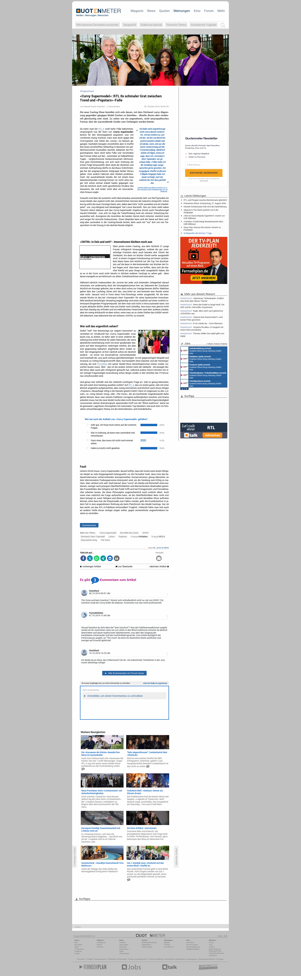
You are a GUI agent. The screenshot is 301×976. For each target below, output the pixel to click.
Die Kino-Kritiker (192, 945)
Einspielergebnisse (193, 947)
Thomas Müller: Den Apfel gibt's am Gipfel (202, 334)
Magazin (137, 10)
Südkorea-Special (151, 25)
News (151, 10)
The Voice (105, 540)
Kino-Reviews (169, 947)
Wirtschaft (123, 947)
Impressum (213, 955)
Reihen (99, 945)
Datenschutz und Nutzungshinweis (215, 950)
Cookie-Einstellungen (216, 953)
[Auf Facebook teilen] (83, 558)
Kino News (81, 959)
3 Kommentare (113, 106)
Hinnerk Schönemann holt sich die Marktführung (205, 206)
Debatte (166, 942)
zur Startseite (125, 566)
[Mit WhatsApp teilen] (96, 558)
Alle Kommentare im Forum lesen (124, 673)
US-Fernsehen (124, 953)
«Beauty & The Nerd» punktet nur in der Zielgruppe (201, 211)
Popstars (123, 536)
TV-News (122, 942)
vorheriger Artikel (91, 566)
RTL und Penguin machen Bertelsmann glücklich (205, 200)
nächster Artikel (158, 566)
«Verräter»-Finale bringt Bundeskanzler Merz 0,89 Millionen (203, 222)
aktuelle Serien (180, 959)
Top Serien (219, 959)
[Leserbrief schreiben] (159, 558)
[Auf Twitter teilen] (90, 558)
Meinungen (182, 10)
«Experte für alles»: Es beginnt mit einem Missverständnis (201, 328)
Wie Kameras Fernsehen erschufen (98, 25)
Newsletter (78, 945)
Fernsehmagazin (100, 959)
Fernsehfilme (169, 959)
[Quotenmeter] (98, 12)
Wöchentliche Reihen (149, 942)
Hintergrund (101, 942)
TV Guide (151, 959)
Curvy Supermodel (108, 532)
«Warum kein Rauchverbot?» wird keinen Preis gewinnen (201, 318)
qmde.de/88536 (163, 547)
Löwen (112, 536)
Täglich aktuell (147, 947)
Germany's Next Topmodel (93, 536)
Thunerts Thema (176, 25)
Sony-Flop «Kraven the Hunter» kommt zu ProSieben (202, 228)
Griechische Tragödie (203, 25)
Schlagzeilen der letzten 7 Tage (198, 233)
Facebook (78, 951)
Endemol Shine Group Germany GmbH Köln (205, 351)
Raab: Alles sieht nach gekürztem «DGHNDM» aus (201, 312)
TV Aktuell (89, 959)
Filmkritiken (112, 959)
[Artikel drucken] (116, 558)
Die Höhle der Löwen (129, 532)
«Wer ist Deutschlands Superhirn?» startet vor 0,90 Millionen (204, 217)
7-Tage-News (79, 949)
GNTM (145, 532)
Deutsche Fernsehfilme (207, 959)
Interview (100, 947)
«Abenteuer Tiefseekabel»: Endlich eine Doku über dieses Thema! (202, 299)
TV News (131, 959)
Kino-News (190, 942)
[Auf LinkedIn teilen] (110, 558)
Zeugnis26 (129, 25)
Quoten (164, 10)
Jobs (210, 945)
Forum (209, 10)
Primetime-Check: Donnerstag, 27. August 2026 (205, 203)
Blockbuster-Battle (192, 949)
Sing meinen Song (89, 540)
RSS (75, 942)
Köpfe (121, 951)
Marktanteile (146, 945)
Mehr (221, 10)
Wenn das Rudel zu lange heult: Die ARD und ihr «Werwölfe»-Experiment (202, 305)
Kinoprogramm (192, 959)
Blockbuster (160, 959)
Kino (197, 10)
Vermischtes (123, 945)
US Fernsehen (122, 959)
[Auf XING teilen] (103, 558)
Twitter (76, 953)
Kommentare (89, 525)
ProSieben (102, 364)
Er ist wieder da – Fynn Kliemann (201, 323)
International (124, 949)
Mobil (76, 947)
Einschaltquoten (141, 959)
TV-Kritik (167, 945)
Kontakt (211, 947)
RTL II (101, 128)
